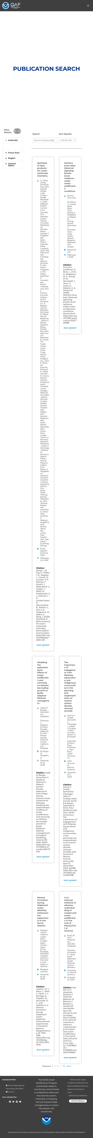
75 (64, 1066)
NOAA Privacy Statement (78, 1095)
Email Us (10, 1092)
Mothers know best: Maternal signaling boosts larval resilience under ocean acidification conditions (70, 177)
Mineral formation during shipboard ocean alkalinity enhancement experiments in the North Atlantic (42, 911)
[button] (12, 140)
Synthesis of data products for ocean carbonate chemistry (42, 169)
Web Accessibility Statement (77, 1086)
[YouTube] (20, 1102)
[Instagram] (17, 1102)
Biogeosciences (44, 970)
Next (69, 1066)
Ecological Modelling (44, 754)
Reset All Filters (17, 131)
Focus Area (13, 153)
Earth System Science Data (44, 551)
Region (11, 158)
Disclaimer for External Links (75, 1090)
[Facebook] (10, 1102)
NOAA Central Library (78, 1080)
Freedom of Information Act (78, 1083)
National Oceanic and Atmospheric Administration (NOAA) (50, 1132)
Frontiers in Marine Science (71, 972)
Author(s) (13, 140)
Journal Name (12, 164)
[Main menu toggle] (88, 5)
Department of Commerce (18, 1132)
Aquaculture (71, 251)
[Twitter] (13, 1102)
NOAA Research (79, 1132)
